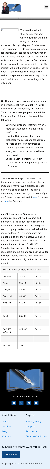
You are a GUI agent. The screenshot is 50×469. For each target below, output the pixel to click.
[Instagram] (21, 403)
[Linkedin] (29, 403)
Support (30, 426)
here (35, 197)
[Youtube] (36, 403)
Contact (6, 436)
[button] (46, 7)
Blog (4, 431)
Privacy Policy (33, 421)
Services (7, 426)
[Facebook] (14, 403)
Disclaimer (32, 431)
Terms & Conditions (36, 436)
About (5, 421)
